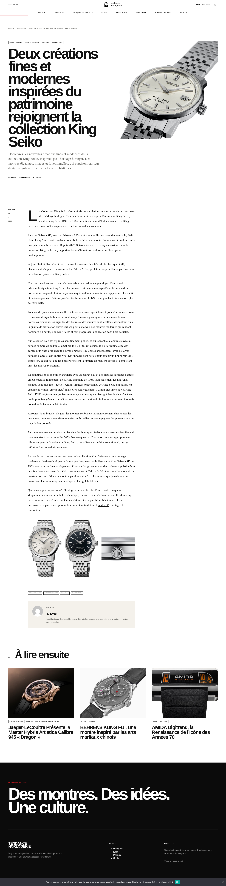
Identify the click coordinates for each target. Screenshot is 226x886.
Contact (184, 12)
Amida (155, 721)
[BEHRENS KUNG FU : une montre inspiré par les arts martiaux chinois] (113, 693)
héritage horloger (32, 42)
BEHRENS (92, 721)
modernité (103, 505)
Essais (104, 12)
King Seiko (45, 42)
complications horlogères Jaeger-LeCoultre (42, 721)
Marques (117, 855)
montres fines (57, 42)
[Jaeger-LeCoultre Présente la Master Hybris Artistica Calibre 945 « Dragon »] (41, 693)
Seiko (64, 211)
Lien (10, 221)
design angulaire (16, 42)
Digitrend (163, 721)
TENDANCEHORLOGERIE (19, 845)
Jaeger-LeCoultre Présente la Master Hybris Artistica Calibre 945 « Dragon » (40, 732)
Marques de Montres (83, 12)
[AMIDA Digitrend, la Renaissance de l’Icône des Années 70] (185, 693)
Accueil (41, 12)
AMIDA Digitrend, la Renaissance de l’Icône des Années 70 (181, 732)
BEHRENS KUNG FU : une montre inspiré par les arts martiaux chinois (108, 732)
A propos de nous (163, 12)
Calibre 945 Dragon (16, 721)
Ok (177, 882)
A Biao (83, 721)
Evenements (121, 12)
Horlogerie (59, 12)
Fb (9, 213)
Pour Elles (141, 12)
